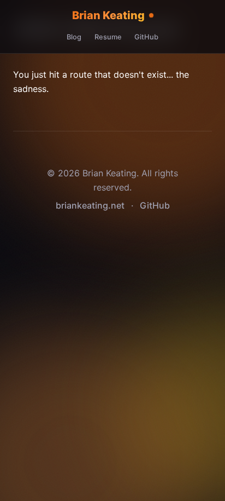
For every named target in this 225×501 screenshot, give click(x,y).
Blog (74, 37)
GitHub (146, 37)
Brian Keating (108, 15)
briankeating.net (90, 205)
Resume (108, 37)
